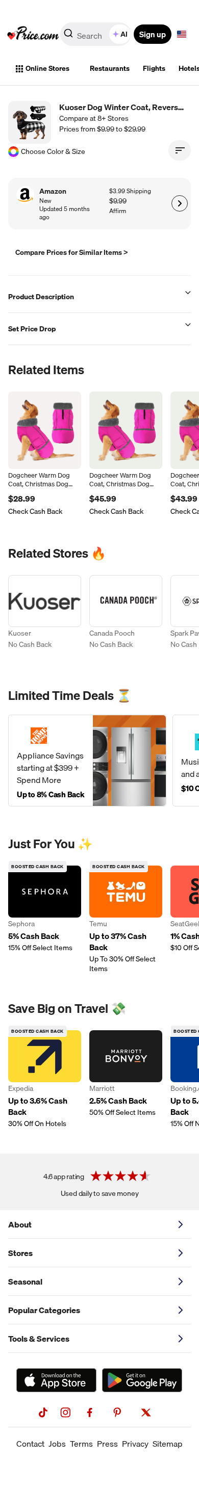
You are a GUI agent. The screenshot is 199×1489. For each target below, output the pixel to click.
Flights (154, 68)
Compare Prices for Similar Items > (71, 252)
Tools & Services (38, 1338)
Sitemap (168, 1443)
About (20, 1224)
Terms (81, 1443)
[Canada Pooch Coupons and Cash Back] (125, 618)
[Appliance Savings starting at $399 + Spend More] (87, 760)
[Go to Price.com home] (33, 34)
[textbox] (181, 34)
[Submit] (68, 36)
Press (107, 1443)
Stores (20, 1253)
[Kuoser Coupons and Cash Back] (44, 618)
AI (124, 34)
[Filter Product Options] (179, 150)
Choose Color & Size (53, 151)
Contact (30, 1443)
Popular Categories (44, 1310)
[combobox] (96, 34)
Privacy (135, 1443)
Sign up (152, 34)
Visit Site (179, 203)
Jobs (57, 1443)
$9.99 (118, 201)
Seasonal (25, 1281)
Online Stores (47, 68)
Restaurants (110, 68)
